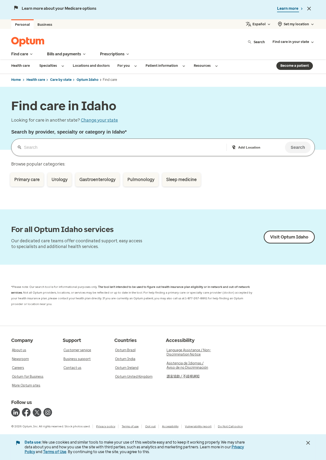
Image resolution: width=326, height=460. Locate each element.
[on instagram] (47, 412)
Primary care (27, 179)
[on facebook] (26, 412)
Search (259, 42)
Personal (22, 25)
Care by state (61, 80)
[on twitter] (37, 412)
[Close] (309, 8)
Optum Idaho (88, 80)
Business (44, 25)
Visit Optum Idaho (289, 237)
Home (16, 80)
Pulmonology (140, 179)
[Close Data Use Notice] (308, 443)
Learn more (288, 8)
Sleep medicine (181, 179)
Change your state (99, 120)
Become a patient (294, 66)
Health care (35, 80)
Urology (60, 179)
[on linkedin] (15, 412)
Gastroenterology (97, 179)
